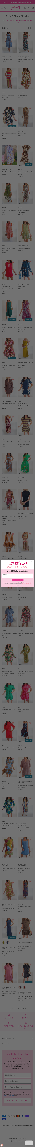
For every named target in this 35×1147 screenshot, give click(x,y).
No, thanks (17, 585)
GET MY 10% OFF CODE (17, 579)
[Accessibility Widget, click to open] (1, 1145)
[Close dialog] (32, 561)
